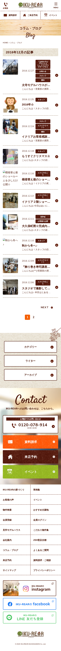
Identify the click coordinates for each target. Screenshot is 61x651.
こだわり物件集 (41, 530)
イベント (31, 471)
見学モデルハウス (11, 530)
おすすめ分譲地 (41, 510)
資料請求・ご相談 (42, 560)
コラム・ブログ (10, 550)
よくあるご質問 (41, 550)
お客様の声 (8, 499)
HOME (5, 43)
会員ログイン (39, 520)
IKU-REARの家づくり (13, 489)
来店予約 (31, 457)
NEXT (45, 307)
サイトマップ (9, 570)
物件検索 (7, 510)
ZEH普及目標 (39, 540)
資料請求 (31, 442)
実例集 (36, 489)
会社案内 (7, 540)
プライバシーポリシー (44, 570)
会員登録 (7, 520)
